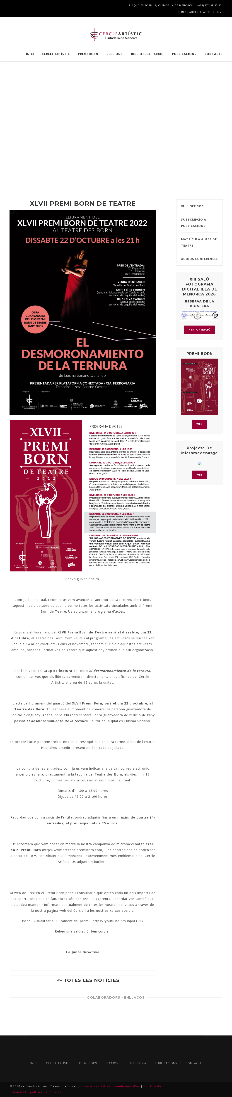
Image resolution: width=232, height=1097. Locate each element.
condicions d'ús (127, 1086)
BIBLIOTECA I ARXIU (147, 54)
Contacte (213, 54)
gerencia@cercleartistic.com (199, 12)
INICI (30, 54)
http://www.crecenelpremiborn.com (72, 850)
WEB (199, 424)
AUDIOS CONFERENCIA (199, 259)
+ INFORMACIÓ (199, 329)
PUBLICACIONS (184, 54)
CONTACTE (194, 1063)
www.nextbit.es (98, 1086)
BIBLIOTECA (137, 1063)
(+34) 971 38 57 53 (209, 5)
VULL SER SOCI (193, 206)
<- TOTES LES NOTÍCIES (88, 980)
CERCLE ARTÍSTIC (56, 54)
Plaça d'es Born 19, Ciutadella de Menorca (160, 5)
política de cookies (46, 1092)
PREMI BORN (88, 54)
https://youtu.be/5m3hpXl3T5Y (118, 921)
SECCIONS (114, 54)
